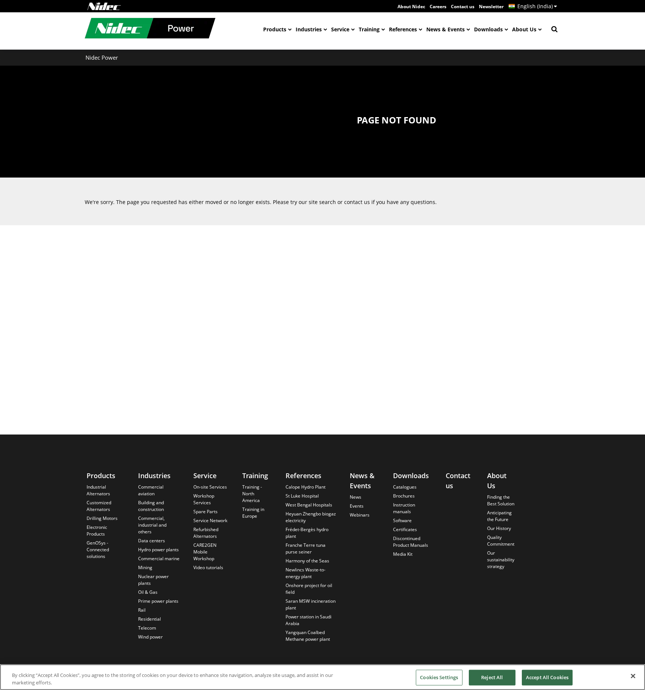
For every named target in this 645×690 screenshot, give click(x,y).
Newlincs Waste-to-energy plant (305, 573)
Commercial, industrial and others (152, 525)
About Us (524, 29)
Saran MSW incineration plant (311, 604)
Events (357, 506)
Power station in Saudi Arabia (308, 620)
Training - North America (252, 494)
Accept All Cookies (547, 677)
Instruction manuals (404, 508)
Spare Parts (205, 511)
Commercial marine (159, 558)
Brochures (404, 496)
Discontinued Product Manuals (410, 541)
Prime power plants (158, 601)
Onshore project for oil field (309, 588)
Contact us (462, 6)
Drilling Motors (102, 518)
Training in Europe (253, 512)
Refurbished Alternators (205, 532)
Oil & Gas (148, 592)
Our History (499, 528)
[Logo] (104, 6)
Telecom (147, 628)
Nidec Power (101, 57)
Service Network (210, 520)
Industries (309, 29)
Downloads (488, 29)
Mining (145, 567)
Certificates (405, 529)
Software (402, 520)
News (355, 497)
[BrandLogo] (150, 29)
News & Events (445, 29)
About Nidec (411, 6)
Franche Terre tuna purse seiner (305, 548)
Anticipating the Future (499, 516)
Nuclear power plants (153, 579)
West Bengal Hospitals (309, 505)
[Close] (633, 676)
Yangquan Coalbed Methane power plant (308, 635)
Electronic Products (97, 530)
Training (369, 29)
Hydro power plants (158, 549)
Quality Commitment (500, 540)
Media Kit (402, 554)
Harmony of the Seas (307, 561)
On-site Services (210, 487)
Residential (149, 619)
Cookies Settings (439, 677)
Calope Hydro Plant (305, 487)
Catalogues (405, 487)
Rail (142, 610)
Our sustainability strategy (500, 560)
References (403, 29)
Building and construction (151, 505)
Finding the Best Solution (500, 500)
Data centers (151, 540)
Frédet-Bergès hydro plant (307, 532)
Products (274, 29)
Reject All (492, 677)
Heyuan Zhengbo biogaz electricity (311, 517)
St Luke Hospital (302, 496)
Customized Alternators (99, 505)
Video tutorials (208, 567)
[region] (322, 677)
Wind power (150, 637)
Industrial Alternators (98, 490)
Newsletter (491, 6)
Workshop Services (203, 499)
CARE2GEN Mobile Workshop (204, 552)
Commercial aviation (150, 490)
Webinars (360, 515)
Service (340, 29)
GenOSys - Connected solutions (98, 549)
